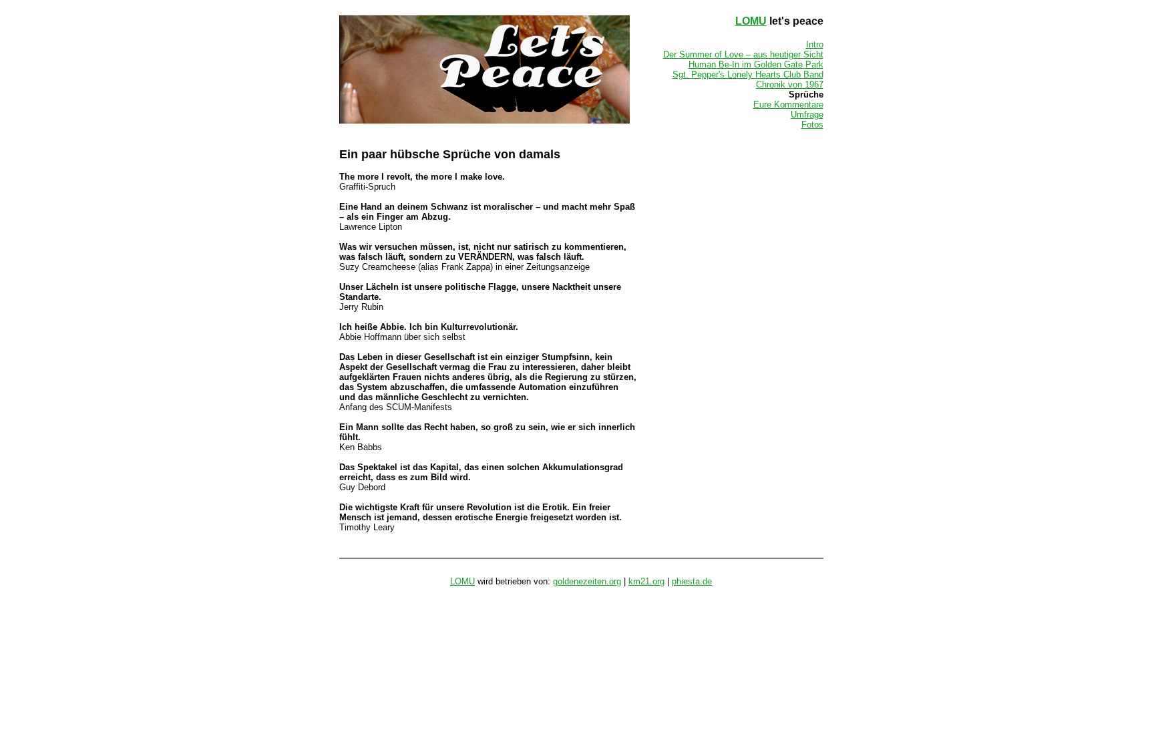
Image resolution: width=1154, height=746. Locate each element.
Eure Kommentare (788, 105)
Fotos (812, 125)
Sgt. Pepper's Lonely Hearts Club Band (747, 74)
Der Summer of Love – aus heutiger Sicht (743, 54)
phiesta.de (692, 581)
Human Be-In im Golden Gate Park (756, 64)
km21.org (646, 581)
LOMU (751, 21)
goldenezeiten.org (587, 581)
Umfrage (807, 115)
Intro (814, 44)
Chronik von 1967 (789, 84)
